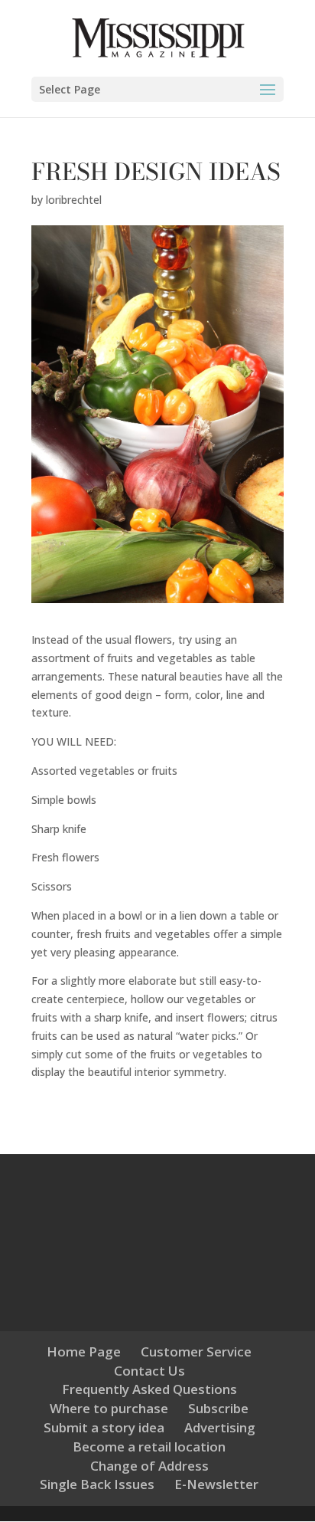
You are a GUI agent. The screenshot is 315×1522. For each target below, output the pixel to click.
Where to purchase (109, 1408)
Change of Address (149, 1465)
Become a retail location (149, 1446)
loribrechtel (74, 199)
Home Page (84, 1351)
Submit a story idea (104, 1427)
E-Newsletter (216, 1484)
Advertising (219, 1427)
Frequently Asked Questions (149, 1389)
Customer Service (196, 1351)
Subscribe (218, 1408)
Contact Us (149, 1370)
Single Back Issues (97, 1484)
